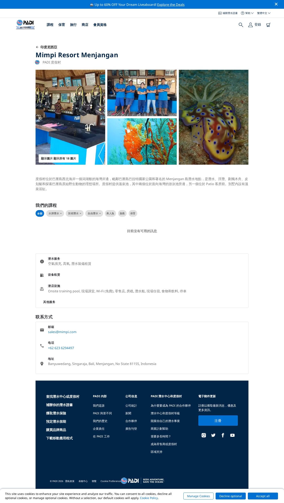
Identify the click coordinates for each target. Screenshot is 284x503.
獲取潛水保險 (56, 413)
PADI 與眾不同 (102, 413)
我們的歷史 (100, 421)
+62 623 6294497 (61, 348)
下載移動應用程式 (59, 438)
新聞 (128, 413)
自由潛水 (93, 213)
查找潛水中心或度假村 (62, 396)
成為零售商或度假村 (164, 444)
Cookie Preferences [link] (111, 481)
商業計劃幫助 (159, 429)
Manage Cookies (198, 496)
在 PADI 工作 (101, 436)
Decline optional (230, 496)
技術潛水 (73, 213)
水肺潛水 (54, 213)
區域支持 (156, 452)
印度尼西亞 (48, 47)
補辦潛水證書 (230, 13)
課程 (50, 24)
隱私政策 (69, 481)
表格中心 (83, 481)
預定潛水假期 (56, 421)
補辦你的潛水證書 (59, 404)
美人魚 (110, 213)
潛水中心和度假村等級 (165, 413)
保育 (61, 24)
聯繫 (94, 481)
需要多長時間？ (161, 436)
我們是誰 (99, 405)
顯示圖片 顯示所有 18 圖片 (58, 158)
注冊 (218, 420)
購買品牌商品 (56, 429)
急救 (122, 213)
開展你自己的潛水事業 (165, 421)
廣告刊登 (131, 429)
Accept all (263, 496)
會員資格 (100, 24)
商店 (85, 24)
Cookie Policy (149, 498)
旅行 (73, 24)
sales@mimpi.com (62, 332)
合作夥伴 (131, 421)
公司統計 (131, 405)
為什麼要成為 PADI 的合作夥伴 (171, 405)
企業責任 (99, 429)
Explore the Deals (171, 4)
